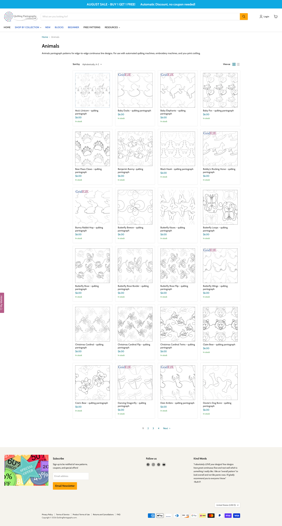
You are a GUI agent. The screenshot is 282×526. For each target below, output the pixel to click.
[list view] (238, 64)
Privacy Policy (47, 514)
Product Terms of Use (81, 514)
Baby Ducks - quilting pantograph (134, 110)
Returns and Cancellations (103, 514)
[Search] (244, 16)
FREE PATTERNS (91, 27)
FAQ (118, 514)
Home (45, 37)
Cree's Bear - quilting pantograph (91, 403)
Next (165, 428)
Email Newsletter (65, 485)
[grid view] (234, 64)
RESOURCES (111, 27)
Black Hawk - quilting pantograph (176, 169)
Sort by (76, 64)
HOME (7, 27)
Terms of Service (62, 514)
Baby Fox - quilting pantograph (218, 110)
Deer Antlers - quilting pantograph (177, 403)
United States (226, 505)
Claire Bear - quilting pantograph (219, 344)
